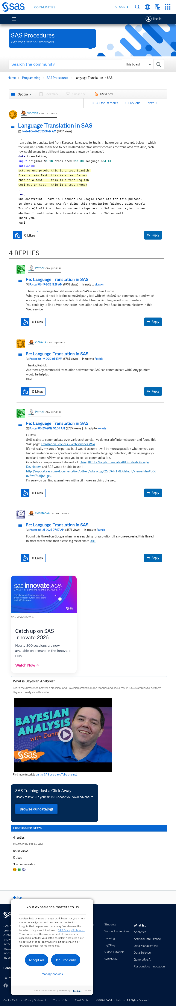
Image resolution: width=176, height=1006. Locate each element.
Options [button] (23, 94)
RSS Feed (106, 94)
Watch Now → (27, 665)
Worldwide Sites (147, 7)
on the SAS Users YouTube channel (56, 774)
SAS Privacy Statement (71, 930)
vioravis (32, 113)
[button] (14, 126)
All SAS (120, 7)
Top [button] (19, 897)
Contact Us (157, 7)
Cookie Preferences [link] (14, 1000)
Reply (155, 235)
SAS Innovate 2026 (22, 616)
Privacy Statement (35, 1000)
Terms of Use (60, 1000)
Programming (31, 78)
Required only (65, 960)
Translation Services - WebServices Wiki (68, 444)
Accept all (36, 960)
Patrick (39, 268)
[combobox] (86, 64)
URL (93, 541)
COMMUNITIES (44, 7)
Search (137, 7)
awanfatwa (42, 513)
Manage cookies (52, 974)
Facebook (5, 985)
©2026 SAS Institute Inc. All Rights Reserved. (123, 1000)
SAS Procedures (57, 78)
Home (12, 78)
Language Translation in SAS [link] (93, 78)
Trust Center (82, 1000)
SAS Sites (167, 7)
